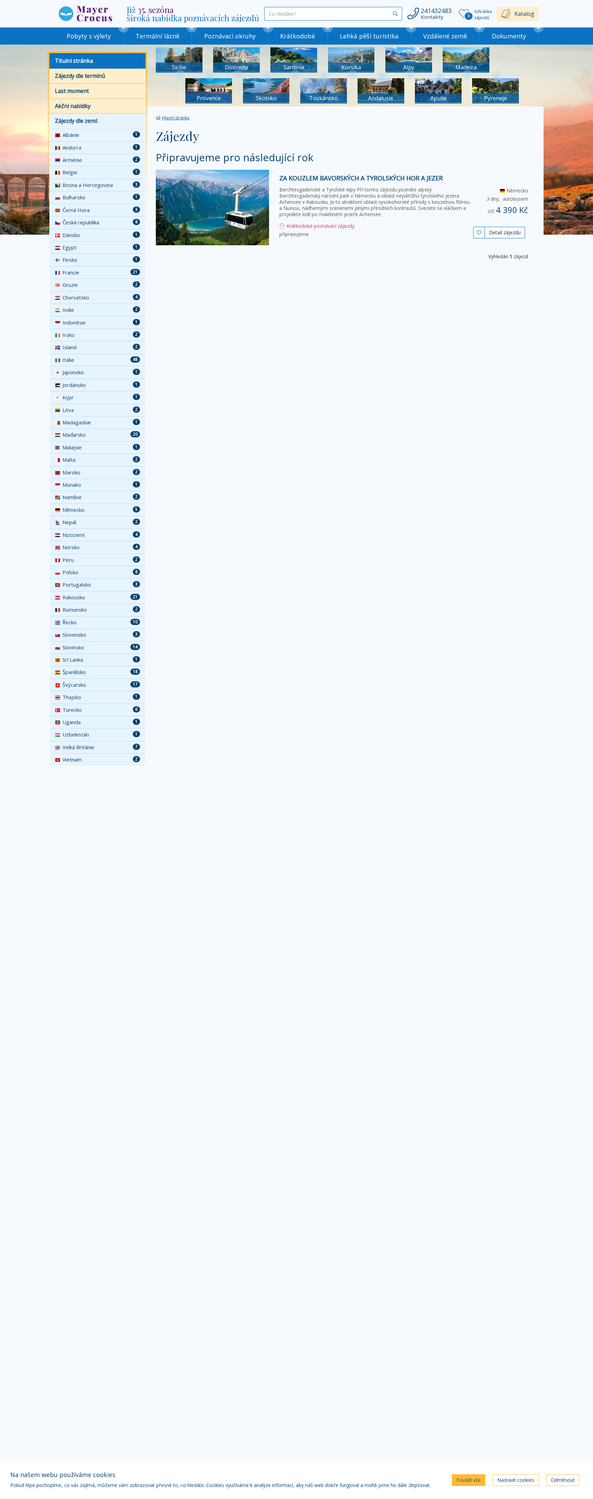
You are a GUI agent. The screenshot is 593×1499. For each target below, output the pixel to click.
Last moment (72, 91)
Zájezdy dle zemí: (76, 121)
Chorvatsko (100, 297)
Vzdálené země (445, 36)
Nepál (100, 522)
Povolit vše (468, 1480)
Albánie (100, 134)
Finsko (100, 259)
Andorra (100, 147)
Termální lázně (157, 36)
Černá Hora (100, 209)
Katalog (524, 13)
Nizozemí (100, 534)
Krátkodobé (297, 36)
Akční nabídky (73, 106)
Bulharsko (100, 197)
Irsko (100, 334)
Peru (100, 559)
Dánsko (100, 235)
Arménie (100, 159)
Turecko (100, 709)
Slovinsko (100, 647)
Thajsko (100, 697)
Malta (100, 459)
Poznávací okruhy (230, 36)
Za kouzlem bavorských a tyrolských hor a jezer (361, 178)
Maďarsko (100, 434)
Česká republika (100, 222)
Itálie (100, 359)
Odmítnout (563, 1480)
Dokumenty (509, 36)
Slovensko (100, 634)
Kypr (100, 397)
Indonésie (100, 322)
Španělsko (100, 672)
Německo (100, 509)
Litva (100, 409)
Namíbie (100, 497)
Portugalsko (100, 584)
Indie (100, 309)
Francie (100, 272)
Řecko (100, 622)
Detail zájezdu (505, 232)
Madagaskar (100, 422)
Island (100, 347)
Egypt (100, 247)
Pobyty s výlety (89, 36)
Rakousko (100, 597)
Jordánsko (100, 384)
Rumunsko (100, 609)
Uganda (100, 722)
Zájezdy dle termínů (80, 76)
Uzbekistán (100, 734)
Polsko (100, 572)
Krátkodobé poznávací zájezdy (319, 226)
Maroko (100, 472)
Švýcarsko (100, 684)
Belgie (100, 172)
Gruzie (100, 284)
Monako (100, 484)
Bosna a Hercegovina (100, 184)
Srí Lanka (100, 659)
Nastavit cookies (515, 1480)
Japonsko (100, 372)
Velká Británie (100, 747)
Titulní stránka (74, 60)
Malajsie (100, 447)
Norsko (100, 547)
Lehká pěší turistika (369, 36)
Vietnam (100, 759)
